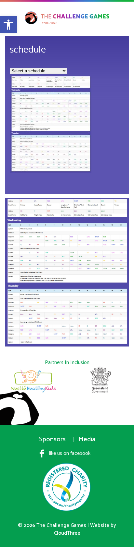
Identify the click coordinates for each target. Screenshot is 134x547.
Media (86, 439)
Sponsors (52, 439)
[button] (8, 24)
